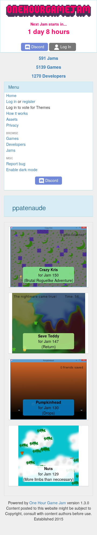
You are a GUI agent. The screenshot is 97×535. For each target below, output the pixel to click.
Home (11, 95)
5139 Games (48, 67)
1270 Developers (49, 76)
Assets (12, 119)
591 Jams (48, 58)
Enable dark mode (21, 169)
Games (12, 138)
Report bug (15, 163)
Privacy (12, 125)
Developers (16, 144)
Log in (11, 101)
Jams (10, 150)
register (28, 101)
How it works (17, 113)
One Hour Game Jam (47, 502)
